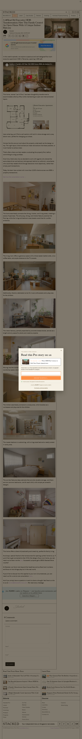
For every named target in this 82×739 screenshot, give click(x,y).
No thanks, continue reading (41, 388)
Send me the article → (41, 378)
